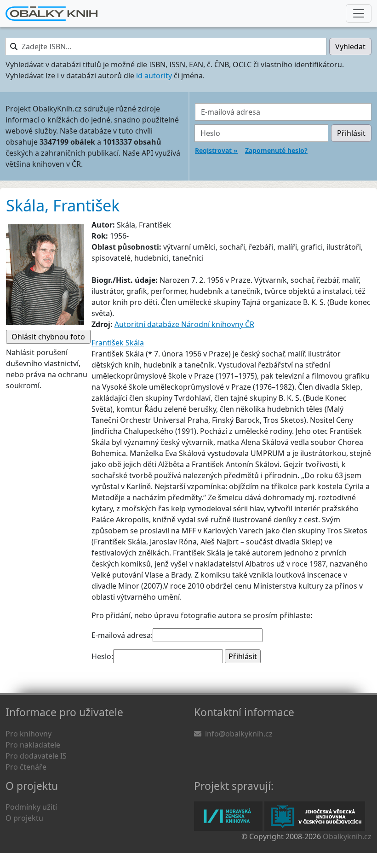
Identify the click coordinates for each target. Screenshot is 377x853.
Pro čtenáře (26, 767)
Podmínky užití (31, 807)
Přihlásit (351, 133)
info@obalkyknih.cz (239, 734)
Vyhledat (350, 46)
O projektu (24, 818)
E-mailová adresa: (122, 635)
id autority (154, 75)
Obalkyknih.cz (347, 836)
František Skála (117, 343)
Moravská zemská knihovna (228, 816)
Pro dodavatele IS (36, 756)
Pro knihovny (28, 734)
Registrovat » (216, 150)
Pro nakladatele (33, 745)
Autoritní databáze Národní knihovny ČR (184, 324)
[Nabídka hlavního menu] (358, 13)
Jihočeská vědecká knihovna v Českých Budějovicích (314, 816)
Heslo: (102, 656)
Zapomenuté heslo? (276, 150)
